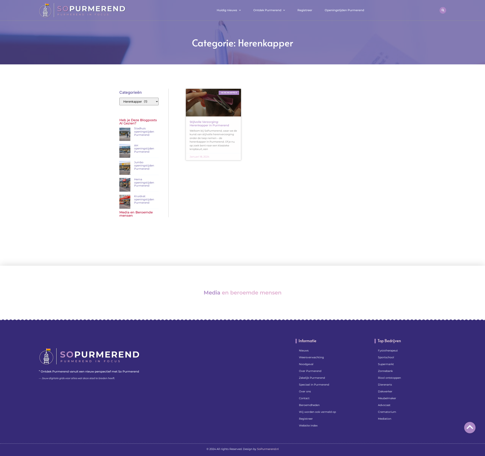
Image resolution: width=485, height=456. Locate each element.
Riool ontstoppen (389, 377)
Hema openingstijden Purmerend (144, 182)
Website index (308, 425)
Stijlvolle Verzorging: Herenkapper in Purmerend (209, 123)
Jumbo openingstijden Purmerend (144, 165)
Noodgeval (306, 364)
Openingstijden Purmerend (344, 10)
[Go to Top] (470, 427)
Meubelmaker (387, 398)
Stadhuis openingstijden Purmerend (144, 132)
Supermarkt (386, 364)
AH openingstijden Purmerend (144, 149)
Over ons (305, 391)
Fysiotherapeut (388, 350)
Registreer (304, 10)
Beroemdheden (309, 405)
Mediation (384, 418)
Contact (304, 398)
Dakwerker (385, 391)
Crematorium (387, 412)
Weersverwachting (311, 357)
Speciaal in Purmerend (314, 384)
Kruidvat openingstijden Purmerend (144, 199)
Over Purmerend (310, 371)
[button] (443, 10)
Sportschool (386, 357)
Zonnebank (385, 371)
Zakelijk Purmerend (312, 377)
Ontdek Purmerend (267, 10)
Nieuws (304, 350)
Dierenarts (385, 384)
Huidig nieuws (227, 10)
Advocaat (384, 405)
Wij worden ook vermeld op (317, 412)
